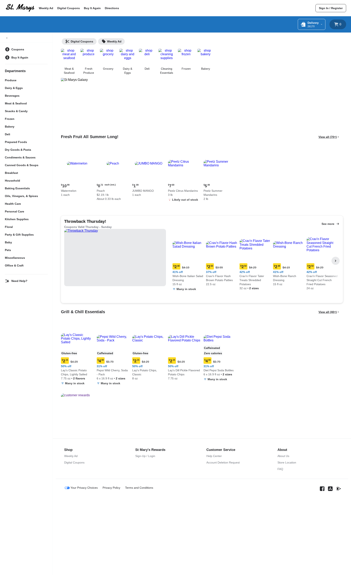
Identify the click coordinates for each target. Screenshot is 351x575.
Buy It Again (92, 8)
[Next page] (336, 261)
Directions (112, 8)
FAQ (280, 469)
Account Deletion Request (223, 462)
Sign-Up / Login (145, 456)
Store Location (286, 462)
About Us (283, 456)
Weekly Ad (46, 8)
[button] (77, 172)
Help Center (214, 456)
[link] (330, 8)
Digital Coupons (68, 8)
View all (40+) (327, 312)
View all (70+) (327, 137)
